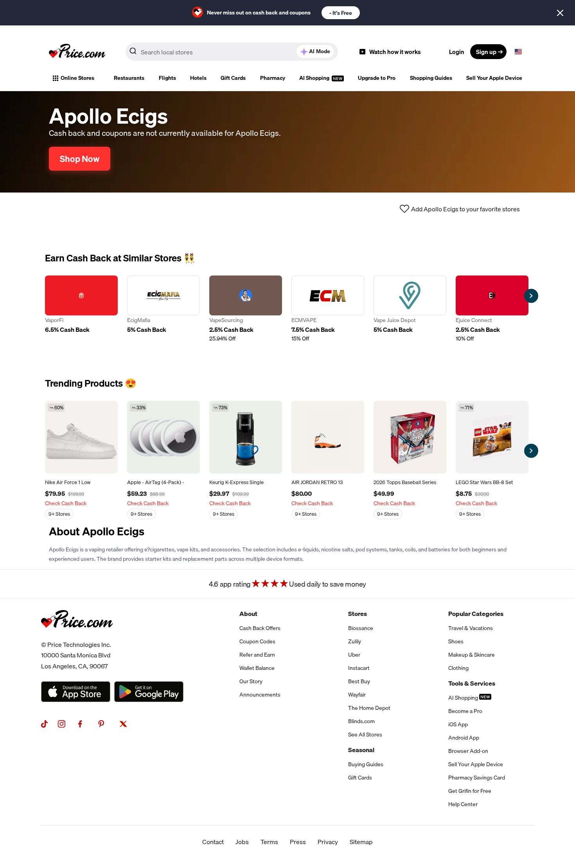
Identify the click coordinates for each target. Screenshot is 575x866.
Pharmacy (272, 78)
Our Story (250, 681)
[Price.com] (77, 636)
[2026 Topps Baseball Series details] (410, 437)
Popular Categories (475, 613)
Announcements (259, 694)
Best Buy (359, 681)
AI (319, 51)
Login (456, 51)
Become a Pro (465, 711)
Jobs (242, 841)
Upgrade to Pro (376, 78)
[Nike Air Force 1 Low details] (81, 437)
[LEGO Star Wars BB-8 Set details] (492, 437)
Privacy (328, 841)
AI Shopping (315, 78)
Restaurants (129, 78)
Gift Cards (233, 78)
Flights (167, 78)
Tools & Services (471, 683)
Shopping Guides (431, 78)
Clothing (458, 668)
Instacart (359, 668)
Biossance (360, 628)
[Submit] (133, 53)
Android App (463, 737)
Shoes (456, 641)
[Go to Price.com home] (77, 51)
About (248, 613)
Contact (213, 841)
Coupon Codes (257, 641)
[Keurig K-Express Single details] (245, 437)
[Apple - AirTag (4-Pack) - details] (163, 437)
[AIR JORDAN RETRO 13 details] (327, 437)
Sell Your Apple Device (494, 78)
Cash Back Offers (259, 628)
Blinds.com (361, 721)
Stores (357, 613)
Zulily (354, 641)
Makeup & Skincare (471, 654)
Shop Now (79, 159)
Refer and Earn (257, 654)
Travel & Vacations (470, 628)
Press (298, 841)
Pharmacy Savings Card (476, 777)
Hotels (198, 78)
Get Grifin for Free (469, 791)
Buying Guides (365, 764)
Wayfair (357, 694)
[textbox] (518, 51)
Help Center (463, 804)
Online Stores (77, 78)
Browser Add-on (468, 751)
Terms (269, 841)
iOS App (458, 724)
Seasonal (361, 749)
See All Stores (365, 734)
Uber (354, 654)
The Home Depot (369, 708)
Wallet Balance (257, 668)
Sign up (486, 51)
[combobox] (232, 51)
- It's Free (340, 13)
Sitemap (361, 841)
